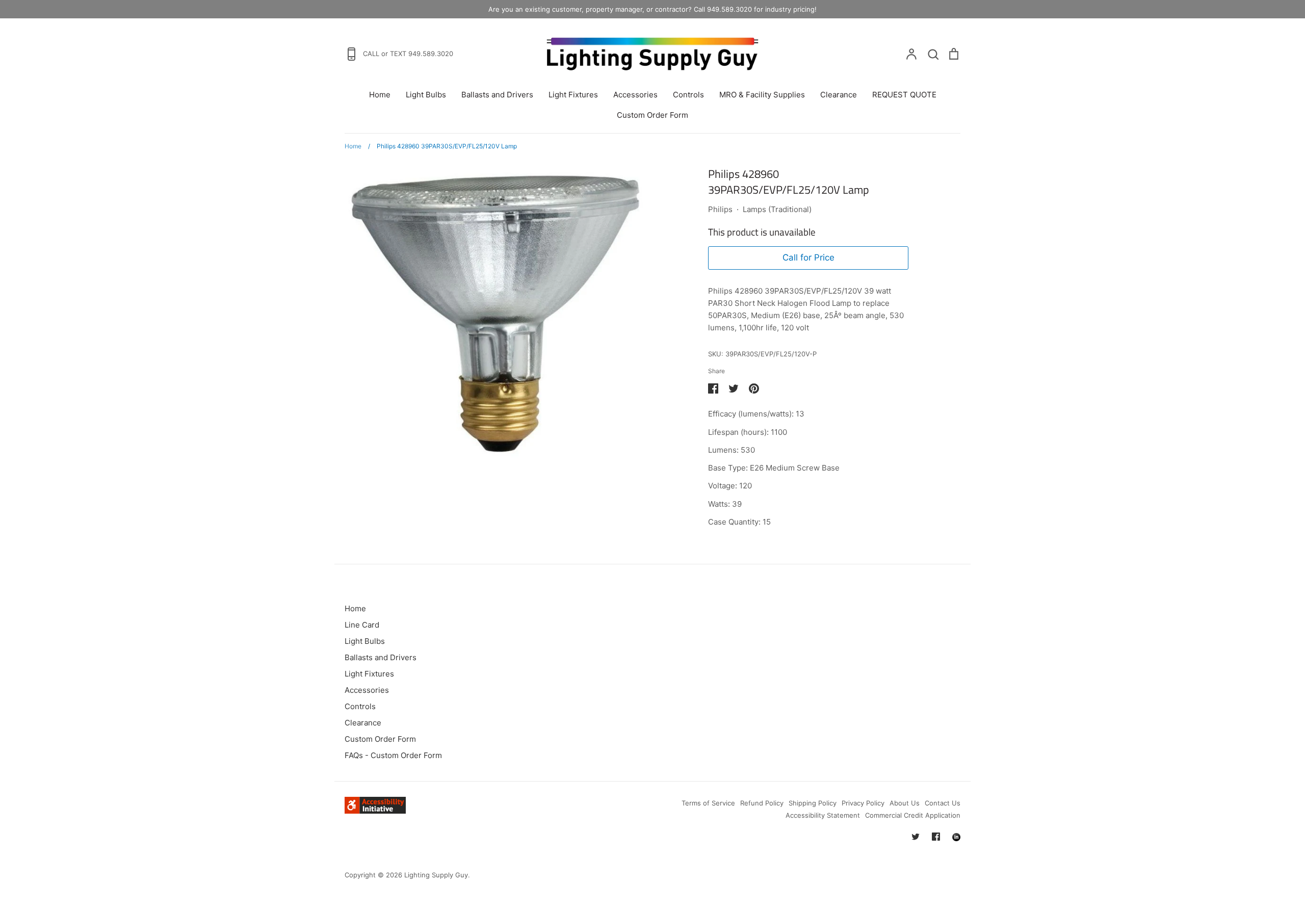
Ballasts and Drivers (497, 94)
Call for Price (808, 257)
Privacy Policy (863, 803)
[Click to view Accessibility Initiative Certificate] (375, 811)
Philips (720, 209)
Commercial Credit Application (912, 815)
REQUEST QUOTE (904, 94)
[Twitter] (915, 836)
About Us (905, 803)
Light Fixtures (573, 94)
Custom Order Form (652, 115)
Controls (688, 94)
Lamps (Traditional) (777, 209)
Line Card (362, 625)
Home (379, 94)
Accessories (635, 94)
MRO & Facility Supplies (762, 94)
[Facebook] (936, 836)
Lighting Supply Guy (436, 875)
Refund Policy (762, 803)
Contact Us (942, 803)
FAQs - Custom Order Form (393, 755)
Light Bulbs (426, 94)
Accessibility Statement (823, 815)
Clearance (838, 94)
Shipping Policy (813, 803)
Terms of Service (708, 803)
